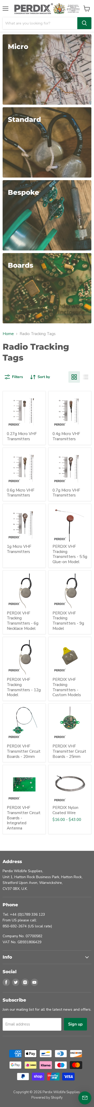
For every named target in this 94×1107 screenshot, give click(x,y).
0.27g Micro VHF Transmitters (22, 436)
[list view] (85, 377)
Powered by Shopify (47, 1097)
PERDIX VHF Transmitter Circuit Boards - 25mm (69, 751)
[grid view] (74, 377)
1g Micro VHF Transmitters (19, 549)
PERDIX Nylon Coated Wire (65, 810)
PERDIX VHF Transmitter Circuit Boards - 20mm (23, 751)
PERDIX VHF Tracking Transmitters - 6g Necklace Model (22, 621)
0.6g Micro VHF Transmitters (20, 493)
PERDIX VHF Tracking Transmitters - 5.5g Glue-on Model (69, 554)
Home (8, 334)
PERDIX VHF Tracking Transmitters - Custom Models (66, 687)
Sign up (75, 1024)
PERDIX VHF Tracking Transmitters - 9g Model (68, 621)
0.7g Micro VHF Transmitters (66, 493)
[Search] (84, 23)
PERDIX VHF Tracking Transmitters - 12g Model (24, 687)
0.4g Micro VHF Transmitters (66, 436)
